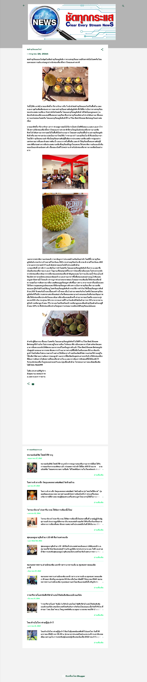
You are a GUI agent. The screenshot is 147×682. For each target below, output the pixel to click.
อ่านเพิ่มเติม (98, 475)
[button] (102, 50)
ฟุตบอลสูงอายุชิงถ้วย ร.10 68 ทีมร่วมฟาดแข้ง (47, 537)
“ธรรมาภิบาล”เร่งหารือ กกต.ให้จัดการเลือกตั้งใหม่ (49, 510)
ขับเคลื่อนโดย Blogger (75, 676)
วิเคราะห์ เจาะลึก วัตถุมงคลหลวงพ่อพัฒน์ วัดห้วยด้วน (50, 482)
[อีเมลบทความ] (33, 385)
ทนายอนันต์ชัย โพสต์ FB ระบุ (40, 455)
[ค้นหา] (123, 6)
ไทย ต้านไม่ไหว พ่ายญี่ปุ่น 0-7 (40, 622)
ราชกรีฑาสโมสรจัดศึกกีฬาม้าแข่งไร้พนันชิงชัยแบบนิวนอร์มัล (54, 595)
